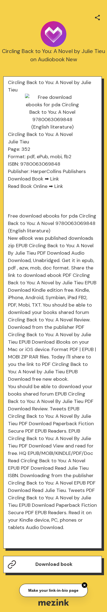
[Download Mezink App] (53, 602)
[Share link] (97, 17)
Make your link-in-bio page (54, 590)
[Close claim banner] (84, 585)
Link (54, 179)
